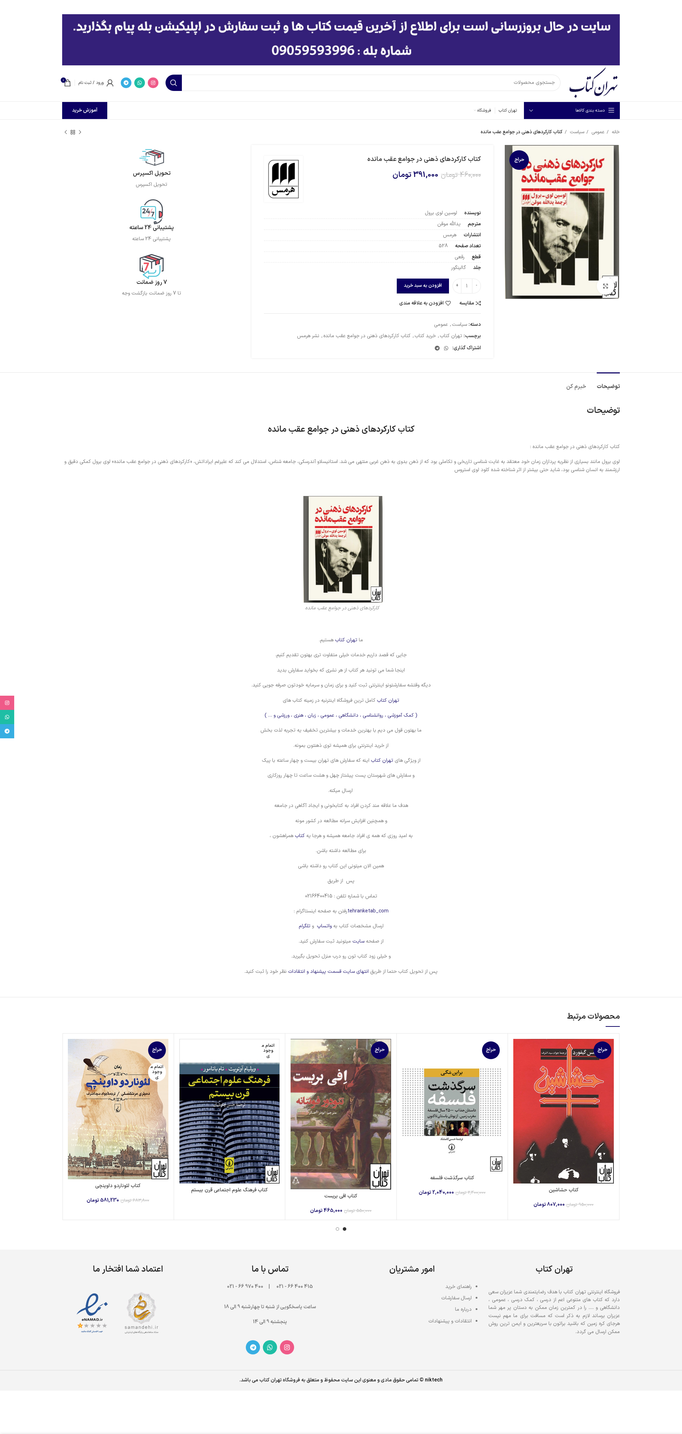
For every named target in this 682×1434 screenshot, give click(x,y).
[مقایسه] (518, 1050)
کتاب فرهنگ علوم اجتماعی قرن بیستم (229, 1190)
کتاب (299, 836)
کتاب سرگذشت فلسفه (452, 1178)
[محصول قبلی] (79, 132)
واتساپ (324, 926)
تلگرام (304, 926)
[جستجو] (174, 83)
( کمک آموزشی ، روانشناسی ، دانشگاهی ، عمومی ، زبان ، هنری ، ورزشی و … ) (341, 715)
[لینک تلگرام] (126, 82)
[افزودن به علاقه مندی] (518, 1082)
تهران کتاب (451, 336)
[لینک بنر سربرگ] (351, 7)
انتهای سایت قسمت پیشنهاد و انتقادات (329, 971)
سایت (358, 941)
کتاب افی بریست (340, 1196)
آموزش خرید (84, 110)
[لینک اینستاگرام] (153, 82)
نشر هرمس (308, 336)
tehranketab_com (368, 911)
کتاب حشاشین (564, 1190)
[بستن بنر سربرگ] (9, 7)
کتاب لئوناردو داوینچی (118, 1186)
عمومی (597, 132)
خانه (615, 132)
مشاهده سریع (518, 1066)
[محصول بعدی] (65, 132)
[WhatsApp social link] (139, 82)
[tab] (608, 383)
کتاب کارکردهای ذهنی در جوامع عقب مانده (367, 336)
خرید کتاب (425, 336)
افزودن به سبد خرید (423, 285)
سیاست (576, 132)
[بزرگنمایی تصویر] (606, 286)
